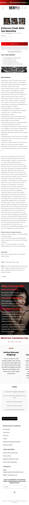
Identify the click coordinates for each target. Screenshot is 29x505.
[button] (14, 48)
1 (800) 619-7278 (12, 475)
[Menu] (3, 8)
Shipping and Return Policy (11, 459)
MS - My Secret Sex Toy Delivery (13, 501)
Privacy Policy (7, 455)
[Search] (22, 8)
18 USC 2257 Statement (10, 462)
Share (4, 276)
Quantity (3, 35)
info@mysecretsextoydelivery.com (13, 472)
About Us (5, 435)
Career (5, 438)
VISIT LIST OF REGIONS (9, 418)
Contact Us (6, 432)
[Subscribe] (24, 487)
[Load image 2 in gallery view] (14, 21)
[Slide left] (1, 21)
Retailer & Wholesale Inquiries (12, 441)
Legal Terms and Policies (10, 452)
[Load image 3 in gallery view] (22, 21)
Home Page (6, 429)
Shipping (9, 33)
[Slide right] (27, 21)
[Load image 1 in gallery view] (7, 21)
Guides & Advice (8, 444)
